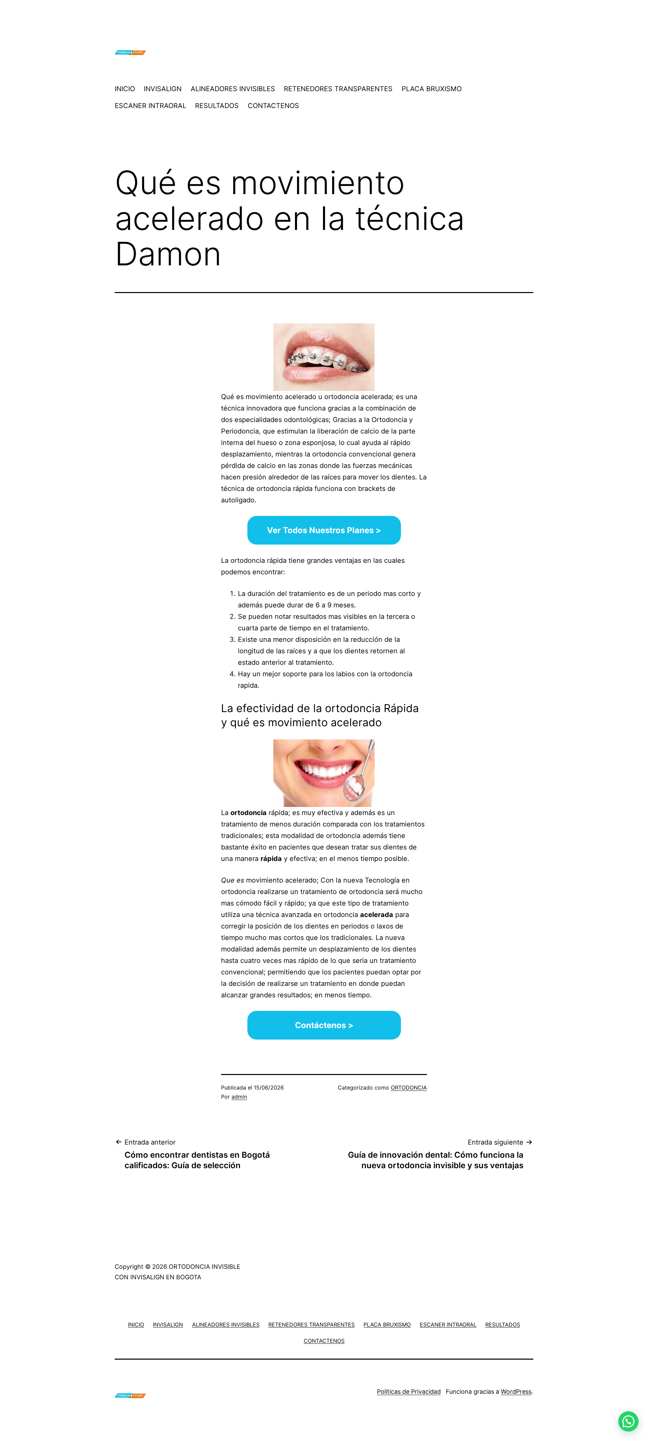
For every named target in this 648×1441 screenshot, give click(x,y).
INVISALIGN (163, 89)
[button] (628, 1421)
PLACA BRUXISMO (432, 89)
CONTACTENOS (273, 106)
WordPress (516, 1391)
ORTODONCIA (409, 1087)
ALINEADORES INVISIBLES (233, 89)
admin (239, 1096)
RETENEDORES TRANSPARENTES (338, 89)
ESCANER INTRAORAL (150, 106)
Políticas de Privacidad (409, 1391)
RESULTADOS (217, 106)
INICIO (125, 89)
